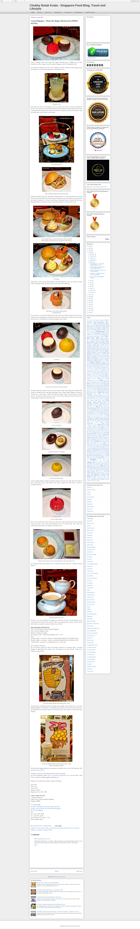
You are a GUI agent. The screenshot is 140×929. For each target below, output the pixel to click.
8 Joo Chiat (94, 351)
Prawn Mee (106, 451)
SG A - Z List (48, 12)
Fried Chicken (103, 413)
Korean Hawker (90, 428)
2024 (90, 248)
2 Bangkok (106, 320)
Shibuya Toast (102, 461)
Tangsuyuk (93, 470)
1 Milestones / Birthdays (99, 320)
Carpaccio (104, 395)
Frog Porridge (99, 414)
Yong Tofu (88, 479)
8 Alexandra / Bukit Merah (99, 339)
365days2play (90, 518)
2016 (90, 304)
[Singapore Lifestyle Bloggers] (95, 209)
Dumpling (93, 409)
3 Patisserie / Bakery (104, 330)
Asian (58, 828)
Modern (89, 437)
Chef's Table (98, 397)
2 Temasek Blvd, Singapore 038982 (43, 830)
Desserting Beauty (91, 547)
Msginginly (89, 499)
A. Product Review (104, 376)
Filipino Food (98, 410)
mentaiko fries (91, 480)
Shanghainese (89, 461)
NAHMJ (88, 609)
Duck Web (89, 409)
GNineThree (90, 566)
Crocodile (104, 405)
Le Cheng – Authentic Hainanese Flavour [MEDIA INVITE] (51, 904)
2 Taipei (106, 322)
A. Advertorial (103, 370)
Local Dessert (93, 433)
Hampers (93, 418)
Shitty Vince (89, 508)
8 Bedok (96, 342)
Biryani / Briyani (97, 388)
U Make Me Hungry (91, 666)
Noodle (97, 441)
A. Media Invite (52, 828)
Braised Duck (106, 389)
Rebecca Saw (90, 625)
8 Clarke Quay (95, 345)
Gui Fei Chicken (94, 417)
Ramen (107, 453)
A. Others (105, 375)
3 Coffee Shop (101, 325)
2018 (90, 300)
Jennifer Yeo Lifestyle (92, 578)
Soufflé (108, 462)
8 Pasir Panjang (101, 357)
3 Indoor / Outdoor (101, 328)
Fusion (107, 414)
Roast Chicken (92, 455)
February (92, 290)
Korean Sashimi (97, 428)
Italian (103, 423)
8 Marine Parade (104, 354)
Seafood (93, 460)
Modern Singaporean (104, 437)
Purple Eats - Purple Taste (93, 623)
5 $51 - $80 (37, 828)
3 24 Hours (91, 323)
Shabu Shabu (106, 459)
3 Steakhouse (97, 333)
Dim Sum (103, 407)
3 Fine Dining (102, 326)
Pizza (90, 449)
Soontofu (105, 462)
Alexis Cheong (90, 523)
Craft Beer (89, 405)
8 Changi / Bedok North (93, 344)
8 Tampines (103, 362)
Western (77, 828)
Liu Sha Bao (91, 432)
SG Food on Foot (91, 635)
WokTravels (89, 668)
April (91, 286)
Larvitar (88, 492)
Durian (97, 409)
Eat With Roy (90, 552)
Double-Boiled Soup (91, 408)
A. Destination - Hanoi (104, 371)
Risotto (99, 454)
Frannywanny (90, 561)
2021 (90, 294)
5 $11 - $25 (99, 336)
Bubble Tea (96, 392)
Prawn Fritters (101, 451)
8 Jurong (100, 351)
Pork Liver (102, 450)
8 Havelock (97, 349)
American (107, 378)
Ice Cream (97, 420)
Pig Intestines (97, 446)
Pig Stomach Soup (96, 448)
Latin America (97, 431)
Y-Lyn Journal (90, 671)
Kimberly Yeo (90, 585)
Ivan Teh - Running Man (92, 573)
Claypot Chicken (97, 401)
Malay (108, 433)
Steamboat (89, 466)
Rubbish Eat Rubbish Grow (93, 628)
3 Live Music (91, 330)
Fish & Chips (103, 410)
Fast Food (93, 410)
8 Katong (94, 352)
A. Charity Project (96, 371)
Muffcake (102, 438)
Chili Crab (101, 400)
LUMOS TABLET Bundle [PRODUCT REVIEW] (49, 897)
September (92, 260)
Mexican (88, 436)
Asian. (105, 380)
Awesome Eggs (99, 382)
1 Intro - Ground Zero (91, 320)
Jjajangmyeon (89, 427)
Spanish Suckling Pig (104, 464)
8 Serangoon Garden (97, 359)
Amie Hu (89, 525)
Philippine (91, 446)
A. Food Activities (93, 372)
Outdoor (95, 442)
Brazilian (95, 391)
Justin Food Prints (91, 489)
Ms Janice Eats (90, 497)
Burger (103, 392)
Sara (35, 838)
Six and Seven (90, 640)
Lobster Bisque (100, 432)
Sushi (108, 468)
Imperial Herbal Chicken (92, 422)
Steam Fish (106, 465)
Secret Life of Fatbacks (92, 633)
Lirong (88, 590)
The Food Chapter (91, 649)
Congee (94, 404)
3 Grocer (94, 327)
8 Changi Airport (104, 344)
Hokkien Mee (101, 419)
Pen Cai (95, 445)
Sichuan (107, 461)
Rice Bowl (89, 454)
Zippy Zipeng (90, 511)
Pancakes (89, 444)
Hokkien (96, 419)
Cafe (104, 393)
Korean (101, 427)
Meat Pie (96, 434)
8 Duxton (94, 348)
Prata (97, 451)
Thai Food (106, 471)
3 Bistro (103, 323)
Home (56, 871)
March (91, 288)
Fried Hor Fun (92, 414)
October (92, 258)
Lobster (95, 432)
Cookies (97, 404)
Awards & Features (90, 12)
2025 (90, 246)
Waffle (107, 474)
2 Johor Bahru (100, 321)
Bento (100, 387)
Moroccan (98, 438)
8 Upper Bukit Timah (97, 366)
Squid (99, 465)
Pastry (70, 828)
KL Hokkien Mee (95, 427)
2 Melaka (106, 321)
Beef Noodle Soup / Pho (92, 386)
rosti (95, 480)
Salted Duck (107, 456)
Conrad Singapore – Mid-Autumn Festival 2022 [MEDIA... (97, 267)
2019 (90, 298)
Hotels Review (58, 12)
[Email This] (55, 826)
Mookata (90, 438)
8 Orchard (105, 356)
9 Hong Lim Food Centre (99, 368)
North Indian (102, 441)
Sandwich (94, 458)
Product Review (78, 12)
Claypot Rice (106, 401)
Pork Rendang (106, 450)
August (91, 262)
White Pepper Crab (94, 478)
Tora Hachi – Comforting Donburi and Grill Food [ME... (97, 274)
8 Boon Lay (92, 343)
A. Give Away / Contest (102, 372)
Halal (90, 418)
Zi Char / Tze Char (100, 479)
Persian (88, 446)
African (103, 378)
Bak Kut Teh (90, 384)
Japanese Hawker (105, 426)
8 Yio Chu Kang (93, 367)
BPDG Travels (90, 530)
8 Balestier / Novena (94, 341)
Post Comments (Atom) (59, 876)
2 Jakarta (94, 321)
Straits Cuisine (96, 466)
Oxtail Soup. (99, 442)
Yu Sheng (93, 479)
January (92, 292)
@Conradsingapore (38, 810)
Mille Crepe (107, 436)
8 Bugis (96, 343)
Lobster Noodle (106, 432)
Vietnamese (102, 474)
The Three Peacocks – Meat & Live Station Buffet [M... (97, 271)
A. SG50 (93, 377)
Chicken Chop (103, 397)
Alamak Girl (89, 520)
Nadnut (88, 606)
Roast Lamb (104, 455)
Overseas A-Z (68, 12)
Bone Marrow (94, 389)
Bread (98, 391)
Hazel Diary (89, 568)
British (88, 392)
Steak (101, 465)
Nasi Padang (105, 440)
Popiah (100, 449)
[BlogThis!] (56, 826)
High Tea (66, 828)
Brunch (91, 392)
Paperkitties (89, 616)
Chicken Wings (94, 400)
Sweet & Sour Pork (93, 469)
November (92, 256)
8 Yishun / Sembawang (101, 367)
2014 (90, 308)
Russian (93, 456)
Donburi (107, 407)
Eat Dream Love (90, 549)
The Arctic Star (90, 642)
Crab (101, 404)
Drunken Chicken (100, 408)
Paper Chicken (99, 444)
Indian (101, 422)
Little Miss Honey (91, 594)
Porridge (94, 451)
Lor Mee (98, 433)
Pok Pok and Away (91, 621)
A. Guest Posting (95, 373)
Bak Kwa (94, 384)
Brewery (107, 391)
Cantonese (90, 395)
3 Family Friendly (94, 326)
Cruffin (108, 405)
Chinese (107, 400)
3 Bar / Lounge (97, 323)
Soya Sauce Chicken (91, 464)
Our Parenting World (91, 614)
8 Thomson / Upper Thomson (101, 365)
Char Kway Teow (101, 396)
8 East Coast (99, 348)
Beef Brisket (106, 384)
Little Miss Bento (90, 592)
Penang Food (101, 445)
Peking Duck (90, 445)
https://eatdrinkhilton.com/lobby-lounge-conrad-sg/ (46, 806)
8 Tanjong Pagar (102, 363)
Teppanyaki (98, 471)
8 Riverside (101, 358)
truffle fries (98, 480)
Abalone (99, 378)
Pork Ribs (89, 451)
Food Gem (89, 559)
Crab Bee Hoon (105, 404)
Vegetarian (96, 474)
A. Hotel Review (104, 373)
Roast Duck (99, 455)
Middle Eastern (101, 436)
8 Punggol (106, 357)
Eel (100, 409)
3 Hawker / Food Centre (102, 327)
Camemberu (90, 532)
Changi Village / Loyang (93, 396)
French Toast (96, 413)
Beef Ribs (107, 386)
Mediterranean (105, 434)
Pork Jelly (91, 450)
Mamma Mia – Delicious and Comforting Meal (47, 882)
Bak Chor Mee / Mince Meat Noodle (101, 383)
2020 (90, 296)
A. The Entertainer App (99, 377)
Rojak (91, 456)
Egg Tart (102, 409)
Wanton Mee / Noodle (99, 475)
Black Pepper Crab (105, 388)
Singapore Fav (91, 462)
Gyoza (98, 417)
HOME (32, 12)
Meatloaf (100, 434)
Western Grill (95, 476)
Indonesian (107, 422)
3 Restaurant (100, 332)
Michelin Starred (93, 436)
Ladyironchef (90, 587)
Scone (73, 828)
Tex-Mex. (102, 471)
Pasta (104, 444)
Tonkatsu (98, 473)
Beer (98, 387)
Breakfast (103, 391)
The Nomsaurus (90, 654)
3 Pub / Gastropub (91, 332)
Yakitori (107, 478)
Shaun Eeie (89, 637)
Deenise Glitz (90, 544)
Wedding (107, 475)
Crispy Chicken (98, 405)
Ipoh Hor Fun (97, 423)
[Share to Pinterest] (61, 826)
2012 (90, 312)
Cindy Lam (89, 487)
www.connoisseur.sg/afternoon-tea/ (59, 775)
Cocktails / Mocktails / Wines (95, 403)
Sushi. (88, 469)
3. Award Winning (94, 334)
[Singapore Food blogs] (95, 232)
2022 (90, 252)
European (107, 409)
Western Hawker (103, 476)
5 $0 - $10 (92, 336)
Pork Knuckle (97, 450)
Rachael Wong (90, 506)
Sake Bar (98, 456)
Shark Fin (95, 461)
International (90, 423)
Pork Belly (104, 449)
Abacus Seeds (93, 378)
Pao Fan (94, 444)
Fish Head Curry (102, 412)
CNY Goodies (97, 393)
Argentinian (89, 380)
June (91, 282)
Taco (99, 469)
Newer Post (34, 871)
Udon (92, 474)
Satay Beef (107, 458)
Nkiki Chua (89, 611)
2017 (90, 302)
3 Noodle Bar (97, 330)
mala (88, 480)
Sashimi (99, 458)
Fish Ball (95, 412)
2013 (90, 310)
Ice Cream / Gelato (104, 420)
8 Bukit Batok (100, 343)
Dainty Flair (89, 537)
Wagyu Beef (90, 475)
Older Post (79, 871)
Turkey (88, 474)
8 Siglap (99, 361)
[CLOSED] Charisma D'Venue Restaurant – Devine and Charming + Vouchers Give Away (58, 911)
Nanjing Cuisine (90, 440)
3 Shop (106, 332)
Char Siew (107, 396)
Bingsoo (88, 388)
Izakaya (107, 423)
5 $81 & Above (104, 338)
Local (88, 433)
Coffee (105, 403)
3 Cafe (96, 325)
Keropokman (90, 583)
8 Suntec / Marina (44, 828)
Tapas (97, 470)
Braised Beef (100, 389)
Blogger (78, 926)
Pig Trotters (102, 448)
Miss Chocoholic (90, 599)
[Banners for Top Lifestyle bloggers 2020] (96, 186)
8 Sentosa (106, 358)
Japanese (99, 424)
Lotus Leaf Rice (103, 433)
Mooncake (94, 438)
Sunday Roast (93, 468)
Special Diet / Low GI (92, 465)
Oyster (104, 442)
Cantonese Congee (98, 395)
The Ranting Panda (91, 657)
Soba (102, 462)
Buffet (99, 392)
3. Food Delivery (102, 334)
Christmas (89, 401)
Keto (99, 427)
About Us (39, 12)
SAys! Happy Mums (91, 630)
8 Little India (105, 353)
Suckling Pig (102, 466)
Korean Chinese (106, 427)
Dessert (62, 828)
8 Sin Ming (103, 361)
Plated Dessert (95, 449)
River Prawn (103, 454)
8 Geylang (92, 349)
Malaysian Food (90, 434)
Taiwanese (102, 469)
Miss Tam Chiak (90, 604)
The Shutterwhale (91, 659)
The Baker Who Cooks (92, 645)
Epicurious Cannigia (91, 554)
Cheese (93, 397)
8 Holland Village (104, 349)
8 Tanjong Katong (93, 363)
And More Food (90, 528)
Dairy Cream (90, 540)
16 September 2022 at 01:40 (43, 838)
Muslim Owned (106, 438)
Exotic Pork (89, 410)
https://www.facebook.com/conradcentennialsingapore (46, 808)
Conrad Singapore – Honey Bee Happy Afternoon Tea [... (96, 264)
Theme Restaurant (91, 473)
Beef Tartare (94, 387)
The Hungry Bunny (91, 652)
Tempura (89, 471)
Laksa (90, 429)
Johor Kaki (89, 580)
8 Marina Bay (96, 354)
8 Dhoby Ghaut (94, 347)
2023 (90, 250)
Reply (35, 845)
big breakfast (107, 479)
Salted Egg (89, 458)
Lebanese (102, 431)
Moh (87, 438)
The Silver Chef (90, 661)
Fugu (104, 414)
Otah (91, 442)
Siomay (96, 462)
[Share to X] (58, 826)
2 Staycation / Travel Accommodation (98, 322)
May (91, 284)
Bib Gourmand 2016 (105, 387)
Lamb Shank (92, 431)
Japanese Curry (96, 426)
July (91, 280)
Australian (94, 382)
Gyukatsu (105, 417)
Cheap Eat (89, 397)
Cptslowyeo (89, 535)
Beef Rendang (101, 386)
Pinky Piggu (89, 618)
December (92, 254)
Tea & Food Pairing (104, 470)
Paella (108, 442)
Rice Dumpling (94, 454)
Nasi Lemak (100, 440)
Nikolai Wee (89, 504)
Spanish (98, 464)
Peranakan (106, 445)
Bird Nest (91, 388)
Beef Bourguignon (100, 384)
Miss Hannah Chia (91, 602)
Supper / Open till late (101, 468)
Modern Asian (95, 437)
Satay (103, 458)
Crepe (93, 405)
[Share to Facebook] (59, 826)
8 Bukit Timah (106, 343)
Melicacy (89, 494)
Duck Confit (106, 408)
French (92, 413)
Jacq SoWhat (90, 575)
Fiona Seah (89, 556)
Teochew (93, 471)
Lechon (106, 431)
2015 (90, 306)
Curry (88, 407)
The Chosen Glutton (91, 647)
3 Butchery (92, 325)
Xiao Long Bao (102, 478)
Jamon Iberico (94, 424)
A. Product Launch (96, 376)
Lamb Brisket (100, 429)
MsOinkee (89, 501)
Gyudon (101, 417)
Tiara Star (89, 664)
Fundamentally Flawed (92, 563)
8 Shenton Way (93, 361)
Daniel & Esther (90, 542)
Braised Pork (90, 391)
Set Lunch (99, 459)
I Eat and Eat (90, 571)
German (88, 416)
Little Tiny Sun (90, 597)
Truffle (102, 473)
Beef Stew (89, 387)
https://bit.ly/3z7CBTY (38, 770)
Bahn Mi (91, 383)
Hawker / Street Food (100, 418)
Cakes (107, 393)
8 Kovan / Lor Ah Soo (96, 353)
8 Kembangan (98, 352)
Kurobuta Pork (103, 428)
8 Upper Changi (105, 366)
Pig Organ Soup (104, 446)
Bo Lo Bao (89, 389)
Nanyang (96, 440)
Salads (102, 456)
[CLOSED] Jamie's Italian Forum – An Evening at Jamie (50, 890)
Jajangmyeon (89, 424)
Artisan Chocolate (95, 380)
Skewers (99, 462)
